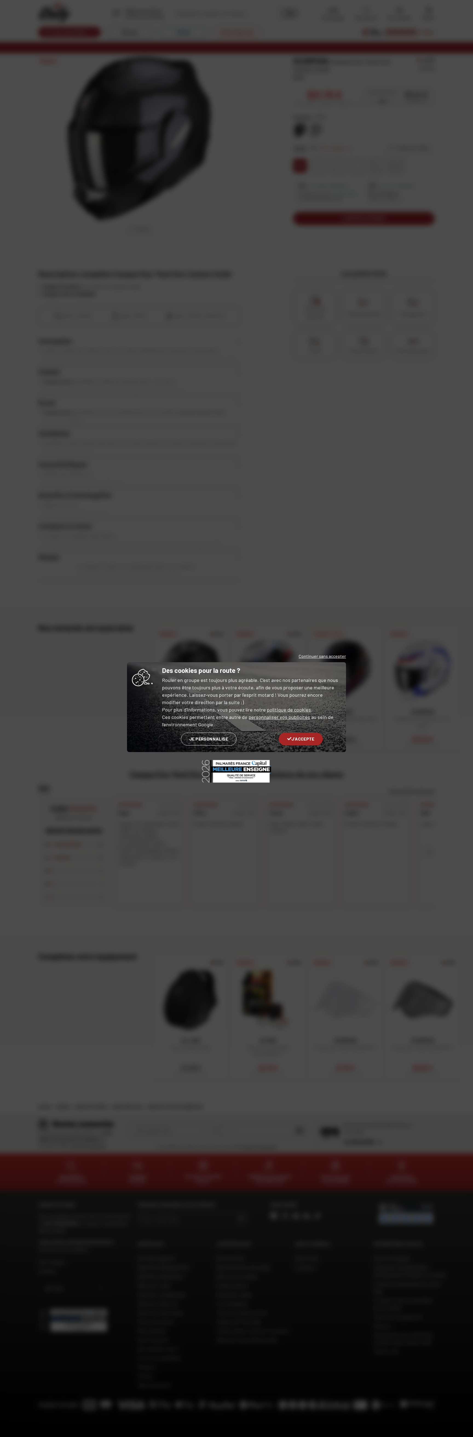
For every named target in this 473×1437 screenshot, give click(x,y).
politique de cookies (289, 710)
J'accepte (303, 738)
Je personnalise (208, 738)
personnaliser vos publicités (279, 717)
